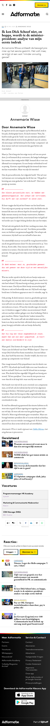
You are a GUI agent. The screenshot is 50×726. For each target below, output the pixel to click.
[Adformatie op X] (3, 5)
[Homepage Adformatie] (25, 14)
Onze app (30, 673)
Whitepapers (7, 653)
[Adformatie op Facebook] (7, 5)
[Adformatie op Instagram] (14, 5)
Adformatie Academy (11, 660)
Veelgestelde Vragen (34, 657)
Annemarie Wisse (24, 26)
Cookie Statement (33, 664)
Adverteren (30, 653)
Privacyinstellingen (34, 683)
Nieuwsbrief (7, 657)
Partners (5, 642)
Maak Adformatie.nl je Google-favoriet (34, 678)
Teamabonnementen (34, 649)
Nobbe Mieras (38, 429)
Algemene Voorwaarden (31, 669)
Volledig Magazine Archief (9, 665)
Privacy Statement (33, 660)
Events (4, 646)
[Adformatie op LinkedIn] (10, 5)
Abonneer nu (41, 5)
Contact (29, 642)
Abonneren (30, 646)
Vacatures (6, 649)
